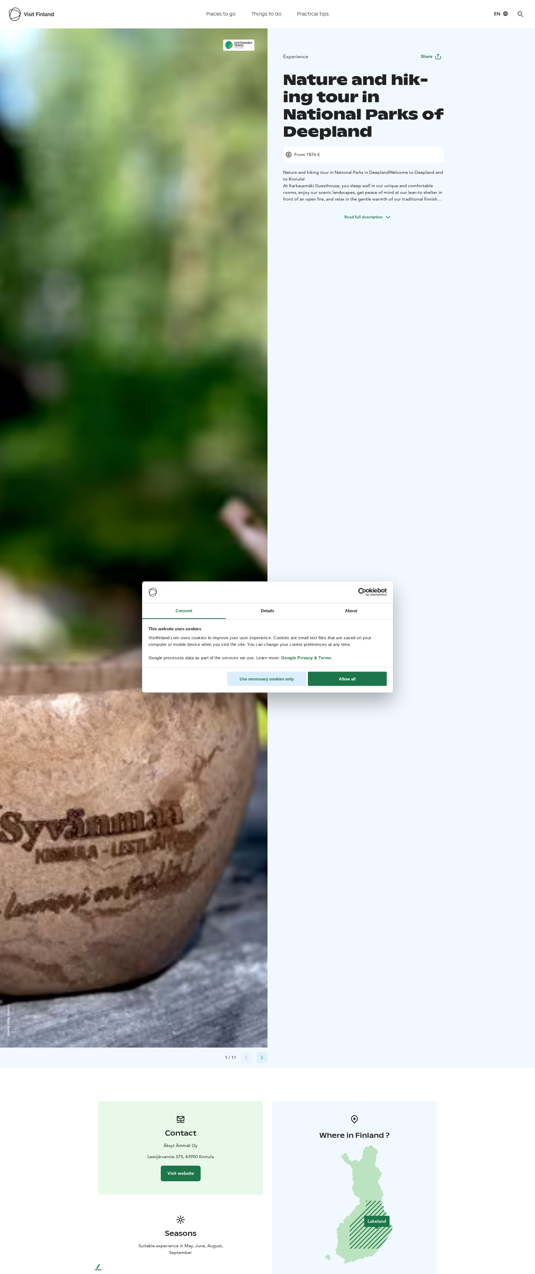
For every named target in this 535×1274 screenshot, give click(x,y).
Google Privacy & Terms (306, 657)
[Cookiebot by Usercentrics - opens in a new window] (362, 592)
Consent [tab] (184, 610)
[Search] (520, 14)
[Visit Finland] (31, 14)
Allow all (347, 679)
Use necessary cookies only (267, 679)
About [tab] (351, 610)
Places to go (221, 14)
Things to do (266, 14)
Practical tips (313, 14)
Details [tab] (267, 610)
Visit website (180, 1173)
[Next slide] (262, 1057)
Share (426, 56)
